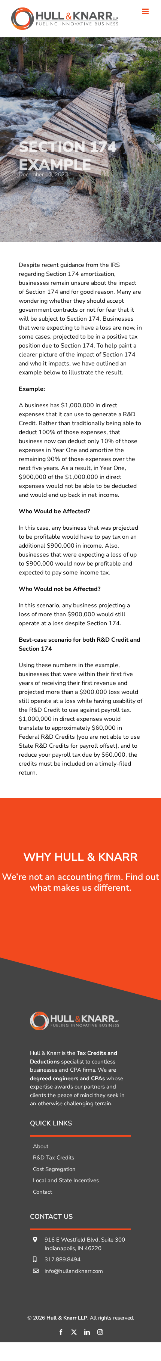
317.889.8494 (62, 1259)
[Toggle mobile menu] (146, 11)
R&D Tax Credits (53, 1157)
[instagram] (100, 1332)
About (40, 1146)
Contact (42, 1192)
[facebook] (61, 1332)
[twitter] (74, 1332)
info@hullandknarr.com (74, 1271)
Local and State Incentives (66, 1180)
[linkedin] (87, 1332)
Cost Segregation (54, 1169)
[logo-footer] (74, 1014)
